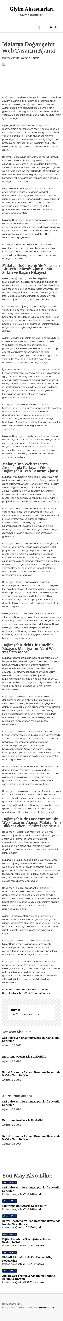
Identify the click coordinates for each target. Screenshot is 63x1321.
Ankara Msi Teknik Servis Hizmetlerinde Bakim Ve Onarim (28, 1277)
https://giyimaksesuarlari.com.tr (25, 1014)
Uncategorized (10, 1182)
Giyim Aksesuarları (32, 9)
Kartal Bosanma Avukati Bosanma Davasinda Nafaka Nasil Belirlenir (31, 1074)
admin (36, 57)
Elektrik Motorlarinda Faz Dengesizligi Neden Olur (27, 1259)
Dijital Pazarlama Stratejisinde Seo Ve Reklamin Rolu (26, 1241)
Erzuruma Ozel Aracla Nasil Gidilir (24, 1056)
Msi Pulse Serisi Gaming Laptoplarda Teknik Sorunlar (30, 1039)
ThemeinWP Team (43, 1307)
